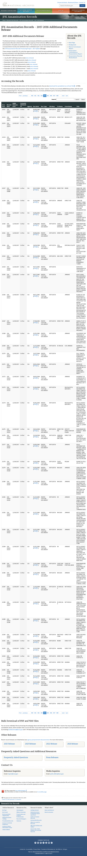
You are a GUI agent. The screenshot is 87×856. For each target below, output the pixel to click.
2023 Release (30, 744)
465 (48, 96)
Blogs (49, 843)
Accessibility (29, 849)
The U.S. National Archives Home (18, 4)
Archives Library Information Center (7, 827)
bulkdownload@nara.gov (15, 729)
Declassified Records (36, 820)
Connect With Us (43, 840)
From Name (68, 106)
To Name (60, 106)
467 (54, 96)
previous (25, 96)
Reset (83, 99)
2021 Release (72, 744)
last (67, 96)
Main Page (72, 42)
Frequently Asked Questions (16, 757)
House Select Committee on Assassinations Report (75, 52)
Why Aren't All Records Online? (36, 826)
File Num (52, 106)
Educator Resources (43, 11)
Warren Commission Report (75, 47)
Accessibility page (42, 792)
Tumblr (43, 843)
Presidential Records (7, 821)
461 (35, 96)
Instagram (41, 843)
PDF (35, 111)
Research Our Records (8, 11)
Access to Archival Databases (7, 823)
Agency (29, 106)
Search (82, 5)
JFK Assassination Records (26, 20)
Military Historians (21, 812)
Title (77, 106)
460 (32, 96)
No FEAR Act (59, 849)
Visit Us (60, 11)
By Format (5, 812)
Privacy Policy (36, 849)
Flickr (52, 843)
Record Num (9, 105)
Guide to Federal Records (35, 817)
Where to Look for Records (35, 822)
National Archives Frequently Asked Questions (35, 813)
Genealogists (20, 810)
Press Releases (52, 757)
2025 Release (9, 744)
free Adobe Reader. (20, 790)
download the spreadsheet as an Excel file (61, 86)
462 (38, 96)
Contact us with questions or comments (11, 799)
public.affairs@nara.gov (57, 774)
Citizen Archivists (62, 2)
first (20, 96)
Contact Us (82, 2)
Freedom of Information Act (48, 849)
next (63, 96)
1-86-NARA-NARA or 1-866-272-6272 (43, 853)
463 (42, 96)
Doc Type (44, 106)
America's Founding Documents (78, 10)
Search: (54, 99)
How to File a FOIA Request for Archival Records (36, 830)
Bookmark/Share (73, 2)
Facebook (35, 843)
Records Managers (21, 819)
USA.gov (65, 849)
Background (72, 45)
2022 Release (51, 744)
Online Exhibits (6, 829)
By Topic (4, 810)
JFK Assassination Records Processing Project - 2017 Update (22, 48)
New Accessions (49, 812)
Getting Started (35, 810)
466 (51, 96)
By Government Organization (6, 814)
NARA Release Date (15, 104)
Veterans (19, 821)
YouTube (46, 843)
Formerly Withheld (23, 104)
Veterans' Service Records (26, 10)
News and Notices (49, 810)
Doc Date (36, 106)
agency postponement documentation (38, 740)
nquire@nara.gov (13, 774)
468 (57, 96)
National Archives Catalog (6, 818)
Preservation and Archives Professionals (21, 815)
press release (29, 58)
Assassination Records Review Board (75, 56)
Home (4, 20)
